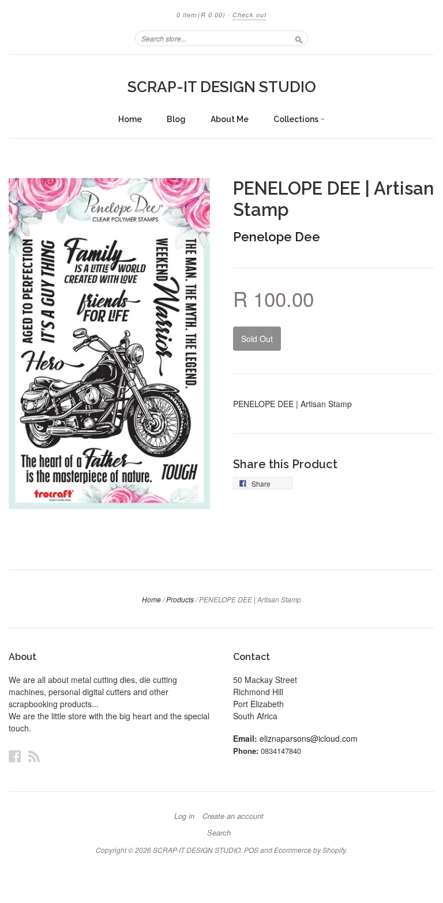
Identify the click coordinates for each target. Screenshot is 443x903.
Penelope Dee (276, 236)
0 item (201, 14)
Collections (296, 119)
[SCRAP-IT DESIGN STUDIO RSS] (34, 755)
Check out (249, 14)
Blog (176, 119)
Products (180, 599)
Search (219, 833)
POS (251, 850)
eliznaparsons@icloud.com (309, 738)
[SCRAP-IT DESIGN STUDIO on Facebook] (15, 755)
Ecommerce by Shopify (310, 850)
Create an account (233, 816)
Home (130, 119)
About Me (230, 119)
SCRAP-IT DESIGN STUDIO (221, 87)
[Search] (298, 38)
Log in (184, 816)
